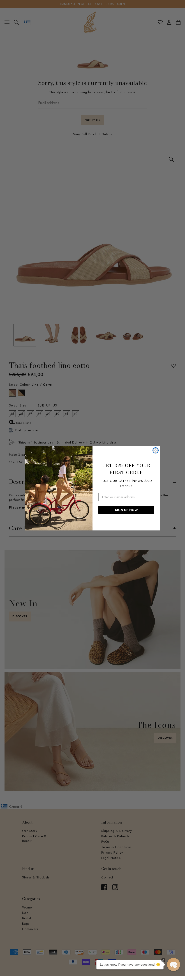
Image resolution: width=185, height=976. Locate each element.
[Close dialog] (155, 450)
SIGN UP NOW (126, 510)
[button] (173, 964)
